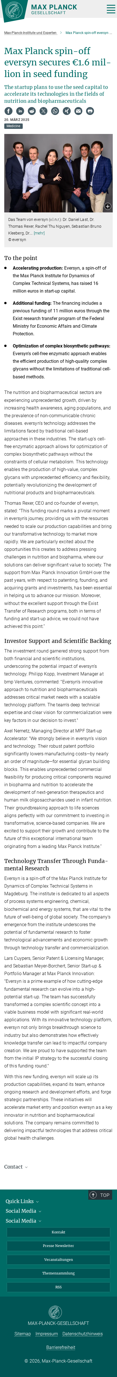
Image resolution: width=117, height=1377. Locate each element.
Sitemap (22, 1333)
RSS (58, 1287)
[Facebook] (8, 111)
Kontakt (58, 1232)
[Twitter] (43, 111)
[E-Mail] (78, 111)
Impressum (46, 1333)
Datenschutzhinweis (82, 1333)
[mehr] (39, 233)
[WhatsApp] (55, 111)
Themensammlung (58, 1273)
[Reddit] (32, 111)
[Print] (90, 111)
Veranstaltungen (58, 1259)
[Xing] (66, 111)
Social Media (21, 1211)
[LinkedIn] (20, 111)
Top (104, 1195)
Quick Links (20, 1201)
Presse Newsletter (58, 1246)
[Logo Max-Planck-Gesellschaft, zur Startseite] (50, 11)
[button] (107, 207)
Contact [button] (14, 1167)
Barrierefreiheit (60, 1347)
